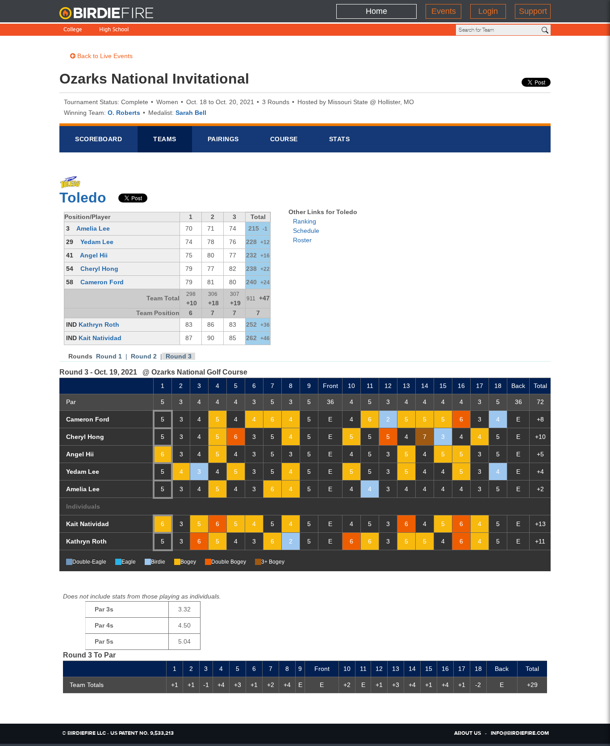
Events (443, 11)
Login (488, 11)
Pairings (223, 139)
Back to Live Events (104, 55)
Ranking (304, 221)
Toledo (82, 198)
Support (533, 11)
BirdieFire (115, 13)
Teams (164, 139)
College (72, 30)
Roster (302, 240)
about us (467, 733)
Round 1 (109, 356)
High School (114, 30)
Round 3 (179, 356)
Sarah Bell (190, 112)
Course (284, 139)
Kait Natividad (100, 337)
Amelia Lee (93, 228)
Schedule (306, 230)
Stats (339, 139)
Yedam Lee (96, 241)
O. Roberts (124, 112)
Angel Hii (94, 255)
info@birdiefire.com (520, 733)
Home (376, 11)
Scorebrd (98, 139)
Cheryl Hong (99, 268)
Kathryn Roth (99, 324)
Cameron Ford (102, 282)
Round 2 (144, 356)
